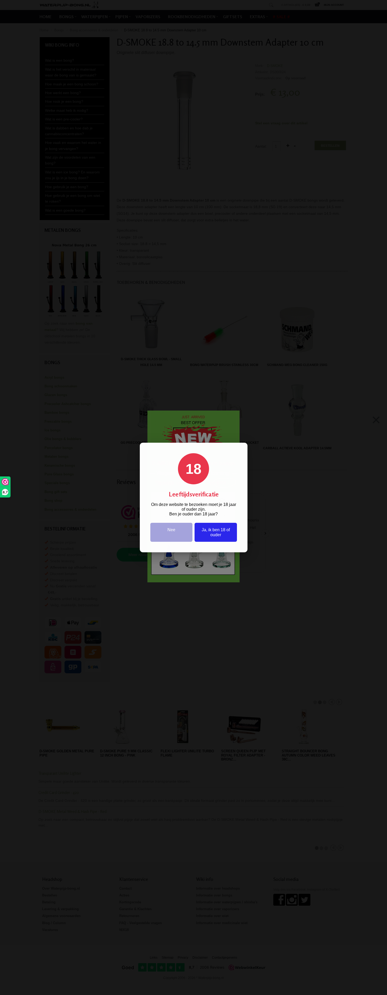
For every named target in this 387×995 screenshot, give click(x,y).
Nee (171, 530)
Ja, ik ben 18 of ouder (216, 532)
